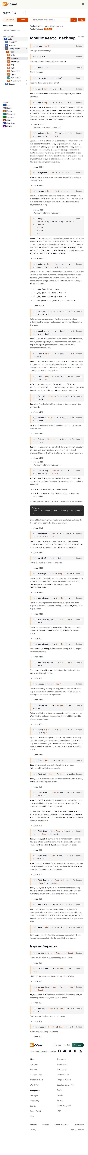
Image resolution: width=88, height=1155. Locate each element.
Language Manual (64, 1080)
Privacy (33, 1130)
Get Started (62, 1069)
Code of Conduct (77, 1130)
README (12, 45)
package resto (8, 36)
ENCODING (15, 78)
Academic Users (36, 1080)
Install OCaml (62, 1064)
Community (34, 1101)
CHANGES (13, 42)
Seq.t (70, 953)
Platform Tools (63, 1075)
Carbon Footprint (61, 1124)
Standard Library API (65, 1085)
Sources (12, 84)
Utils (13, 55)
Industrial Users (36, 1075)
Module (48, 29)
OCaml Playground (64, 1105)
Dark (68, 1045)
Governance (79, 1124)
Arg (12, 65)
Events (33, 1106)
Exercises (60, 1095)
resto (7, 13)
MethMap (15, 58)
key (45, 89)
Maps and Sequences (12, 30)
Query (13, 74)
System (79, 1045)
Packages (34, 1096)
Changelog (34, 1064)
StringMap (15, 61)
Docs (23, 20)
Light (59, 1045)
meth (47, 46)
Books (59, 1090)
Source (81, 37)
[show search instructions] (81, 19)
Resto (12, 52)
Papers (59, 1100)
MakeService (16, 81)
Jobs (32, 1116)
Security (45, 1124)
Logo (59, 1111)
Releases (33, 1069)
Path (13, 68)
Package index (36, 26)
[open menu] (83, 4)
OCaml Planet (35, 1111)
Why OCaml (34, 1085)
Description (15, 71)
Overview (10, 20)
